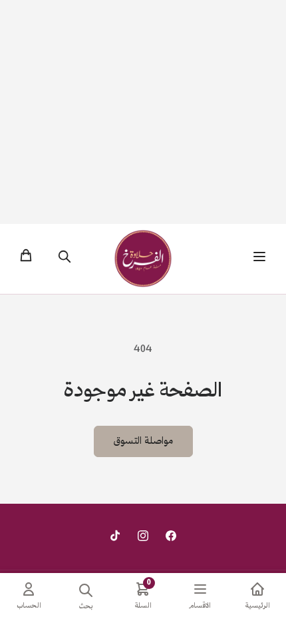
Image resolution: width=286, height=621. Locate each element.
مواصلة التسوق (143, 441)
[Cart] (26, 259)
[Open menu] (259, 259)
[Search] (64, 259)
